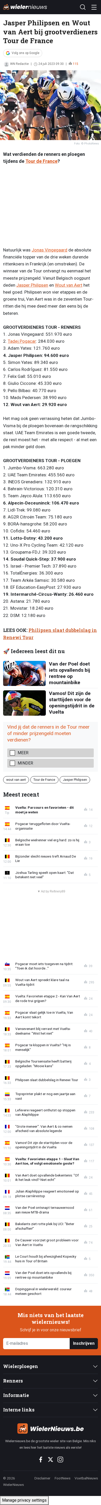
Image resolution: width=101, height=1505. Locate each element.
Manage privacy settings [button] (24, 1500)
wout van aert (16, 780)
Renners (13, 1381)
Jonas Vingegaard (49, 250)
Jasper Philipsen (32, 285)
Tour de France (41, 161)
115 (75, 64)
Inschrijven (84, 1343)
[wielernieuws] (50, 1428)
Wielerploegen (20, 1366)
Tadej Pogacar (22, 341)
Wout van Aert (68, 285)
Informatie (16, 1395)
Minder (25, 763)
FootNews (62, 1478)
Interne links (18, 1410)
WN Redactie (19, 64)
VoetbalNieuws (86, 1478)
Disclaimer (42, 1478)
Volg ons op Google (25, 53)
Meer (23, 752)
